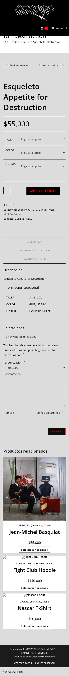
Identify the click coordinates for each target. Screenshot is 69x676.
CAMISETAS (27, 652)
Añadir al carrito (43, 191)
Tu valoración (13, 374)
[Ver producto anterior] (6, 65)
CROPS (41, 652)
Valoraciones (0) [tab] (35, 259)
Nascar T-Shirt (34, 608)
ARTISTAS (24, 525)
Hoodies (40, 563)
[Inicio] (4, 42)
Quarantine (36, 525)
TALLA (9, 139)
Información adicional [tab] (34, 250)
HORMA (10, 164)
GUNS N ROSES (23, 218)
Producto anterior (19, 65)
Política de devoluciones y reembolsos (34, 656)
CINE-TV (32, 209)
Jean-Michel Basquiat (34, 531)
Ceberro (22, 209)
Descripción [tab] (34, 242)
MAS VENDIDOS (34, 649)
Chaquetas (16, 649)
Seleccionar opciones (34, 549)
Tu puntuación (14, 362)
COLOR (10, 150)
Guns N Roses (46, 209)
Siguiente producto (49, 65)
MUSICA (8, 214)
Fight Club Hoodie (34, 569)
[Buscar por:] (66, 28)
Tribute (18, 214)
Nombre (10, 412)
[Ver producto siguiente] (63, 65)
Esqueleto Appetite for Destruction (40, 42)
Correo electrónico (49, 412)
